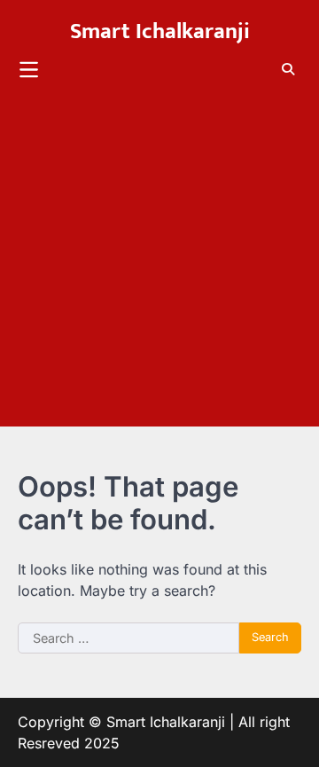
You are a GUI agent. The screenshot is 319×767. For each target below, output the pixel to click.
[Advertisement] (159, 267)
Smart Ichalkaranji (160, 31)
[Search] (288, 69)
